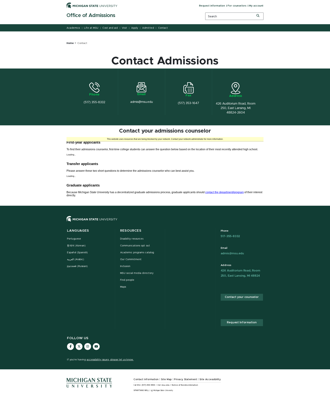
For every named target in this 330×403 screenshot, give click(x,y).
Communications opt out (135, 246)
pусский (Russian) (77, 266)
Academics (73, 28)
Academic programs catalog (137, 252)
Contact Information (146, 379)
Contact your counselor (242, 297)
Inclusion (125, 266)
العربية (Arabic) (75, 259)
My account (256, 6)
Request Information (242, 322)
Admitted (148, 28)
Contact (163, 28)
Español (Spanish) (77, 252)
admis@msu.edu (232, 253)
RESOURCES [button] (130, 230)
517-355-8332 (230, 236)
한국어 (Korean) (76, 246)
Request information (212, 6)
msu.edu (165, 385)
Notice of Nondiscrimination (185, 385)
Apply (134, 28)
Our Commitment (131, 259)
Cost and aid (110, 28)
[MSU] (165, 222)
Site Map (166, 379)
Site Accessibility (210, 379)
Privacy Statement (185, 379)
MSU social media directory (137, 273)
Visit (124, 28)
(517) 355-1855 (148, 385)
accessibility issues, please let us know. (110, 360)
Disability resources (132, 239)
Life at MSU (91, 28)
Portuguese (74, 239)
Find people (127, 280)
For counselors (237, 6)
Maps (123, 287)
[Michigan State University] (92, 5)
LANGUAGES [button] (78, 230)
